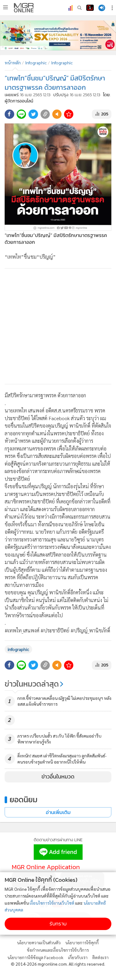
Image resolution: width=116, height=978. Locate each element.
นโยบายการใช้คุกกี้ (82, 942)
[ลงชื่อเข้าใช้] (101, 8)
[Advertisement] (58, 326)
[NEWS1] (90, 8)
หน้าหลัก (13, 62)
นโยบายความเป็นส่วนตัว (39, 942)
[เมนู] (5, 7)
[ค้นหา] (79, 8)
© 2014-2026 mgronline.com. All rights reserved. (58, 964)
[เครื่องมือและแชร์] (113, 8)
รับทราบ (58, 924)
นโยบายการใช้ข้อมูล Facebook (35, 957)
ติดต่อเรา (100, 957)
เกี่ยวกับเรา (78, 957)
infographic (18, 649)
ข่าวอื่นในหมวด (58, 777)
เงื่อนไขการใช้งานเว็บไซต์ (52, 903)
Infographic (36, 62)
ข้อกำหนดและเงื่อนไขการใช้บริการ (58, 950)
